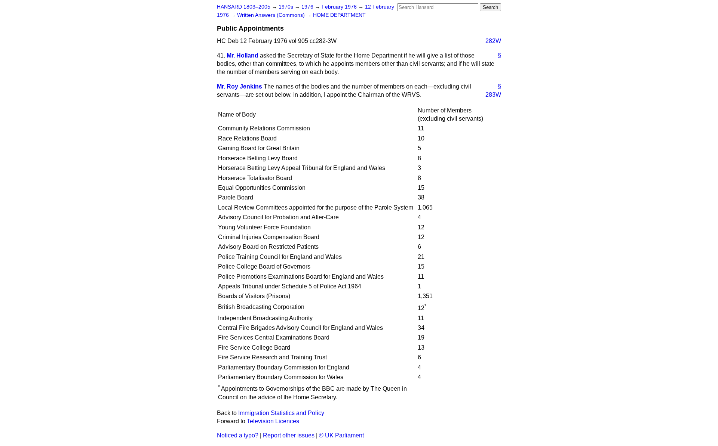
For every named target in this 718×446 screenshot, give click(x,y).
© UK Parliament (341, 435)
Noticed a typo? (237, 435)
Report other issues (288, 435)
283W (493, 95)
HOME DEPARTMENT (339, 15)
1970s (287, 7)
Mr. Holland (242, 55)
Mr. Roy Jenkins (239, 86)
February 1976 (340, 7)
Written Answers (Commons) (271, 15)
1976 (308, 7)
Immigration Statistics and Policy (281, 413)
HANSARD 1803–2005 (243, 7)
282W (493, 41)
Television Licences (273, 421)
